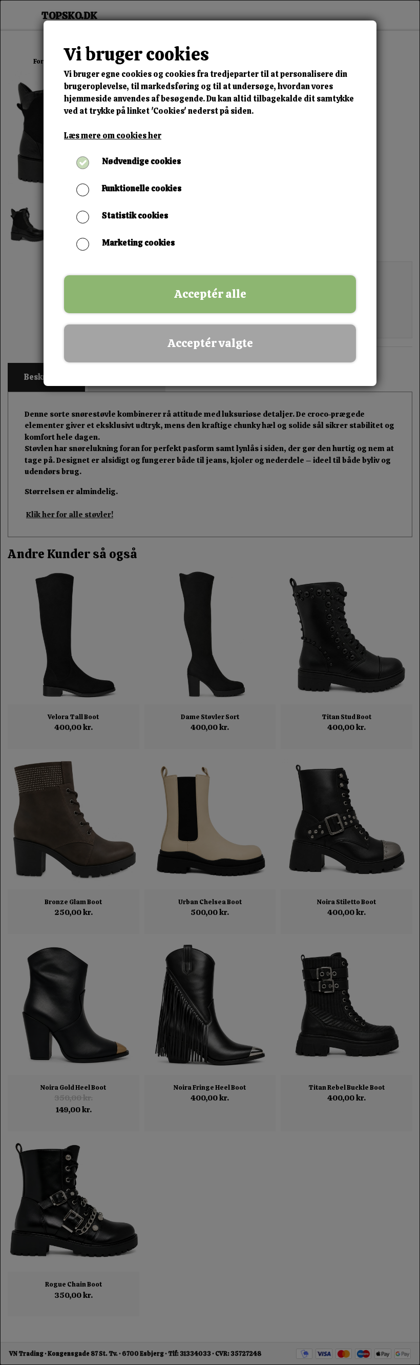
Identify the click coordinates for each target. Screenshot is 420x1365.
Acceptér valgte (210, 343)
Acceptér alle (210, 294)
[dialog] (210, 682)
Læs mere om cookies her (112, 135)
